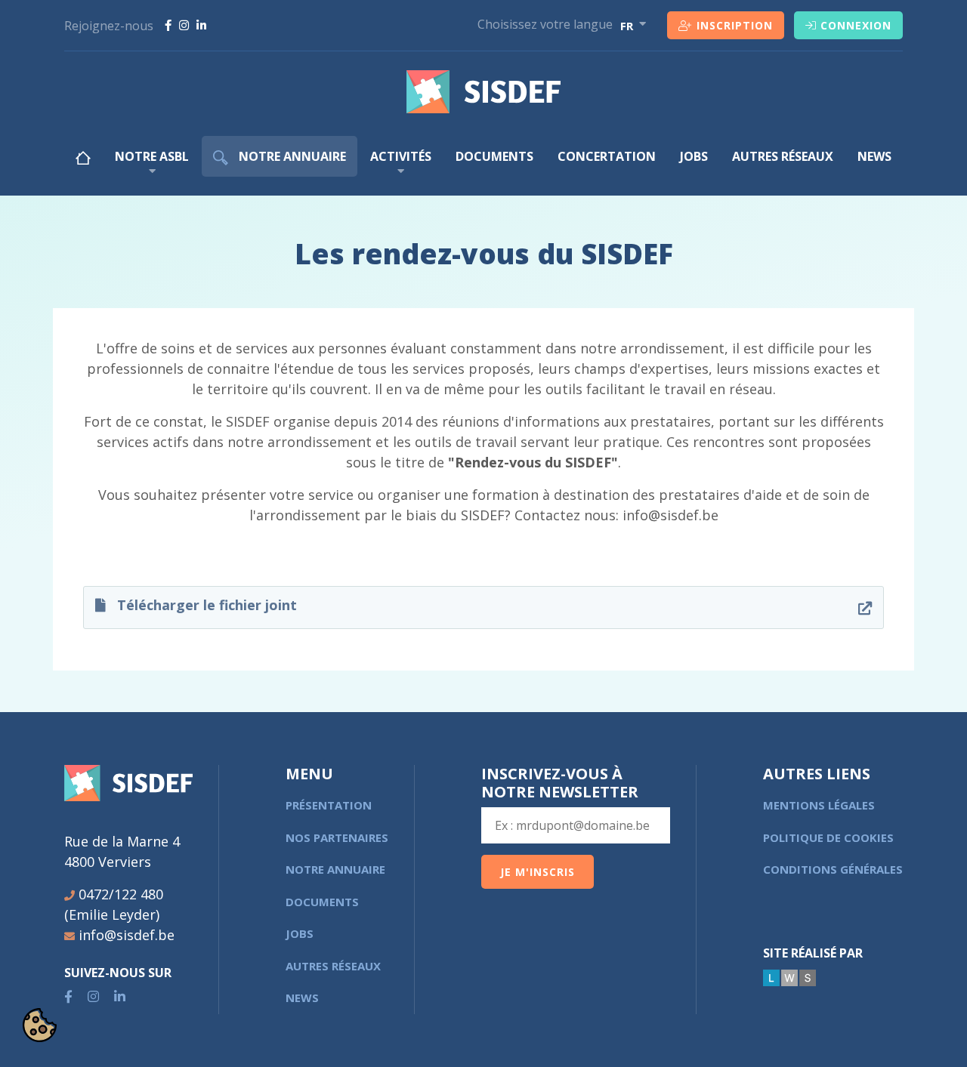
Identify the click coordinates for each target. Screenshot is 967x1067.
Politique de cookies (828, 837)
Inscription (735, 25)
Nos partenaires (337, 837)
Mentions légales (819, 805)
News (874, 156)
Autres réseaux (782, 156)
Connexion (855, 25)
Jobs (694, 156)
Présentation (329, 805)
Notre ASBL (152, 156)
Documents (494, 156)
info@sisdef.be (127, 935)
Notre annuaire (291, 156)
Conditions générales (833, 869)
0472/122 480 (121, 894)
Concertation (607, 156)
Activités (400, 156)
